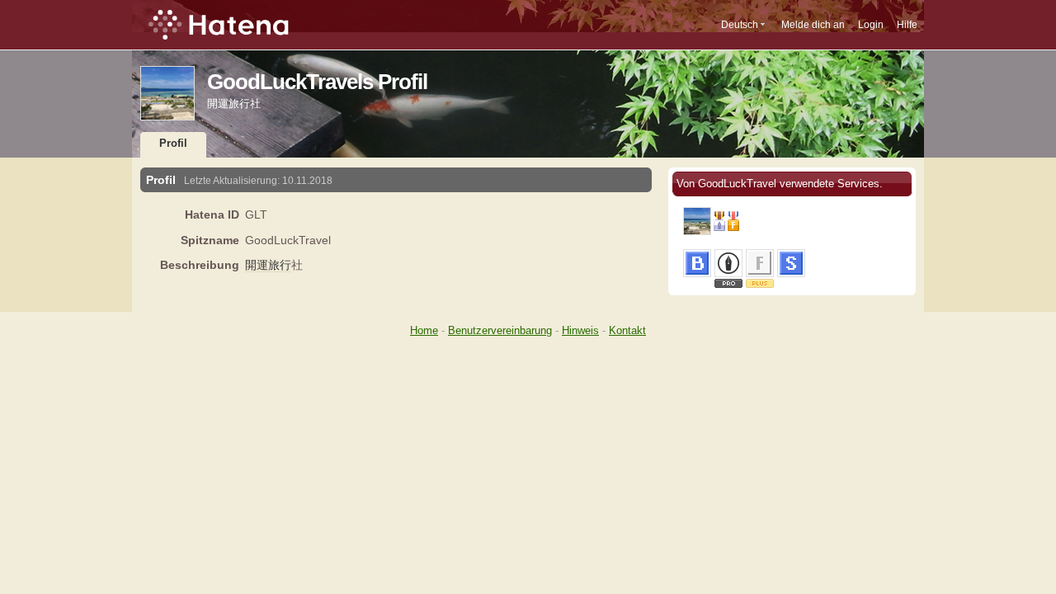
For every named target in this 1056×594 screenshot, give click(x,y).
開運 (256, 264)
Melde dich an (813, 25)
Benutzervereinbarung (500, 330)
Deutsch (739, 25)
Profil (173, 143)
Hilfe (907, 25)
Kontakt (627, 330)
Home (424, 330)
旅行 (279, 264)
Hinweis (580, 330)
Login (871, 25)
